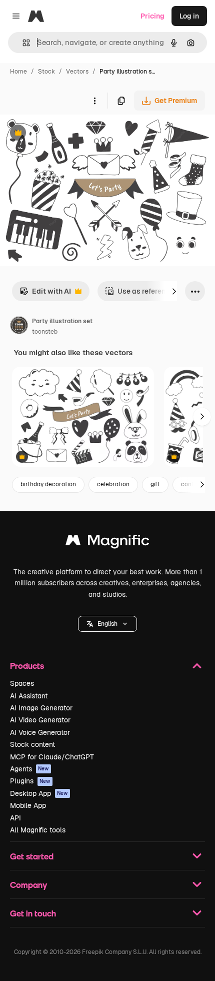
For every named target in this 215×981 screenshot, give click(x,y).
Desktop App (39, 793)
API (15, 817)
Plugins (30, 780)
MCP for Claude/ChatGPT (52, 756)
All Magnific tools (38, 829)
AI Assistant (29, 695)
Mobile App (28, 805)
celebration (113, 484)
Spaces (22, 683)
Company (28, 884)
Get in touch (33, 913)
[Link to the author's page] (19, 326)
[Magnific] (108, 542)
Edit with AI (45, 294)
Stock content (32, 744)
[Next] (174, 291)
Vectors (77, 72)
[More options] (94, 101)
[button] (107, 624)
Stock (46, 72)
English (108, 624)
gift (155, 484)
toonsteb (45, 332)
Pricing (152, 16)
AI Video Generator (40, 719)
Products (27, 665)
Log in (189, 16)
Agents (29, 768)
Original (64, 134)
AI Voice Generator (40, 732)
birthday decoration (48, 484)
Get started (32, 856)
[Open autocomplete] (22, 43)
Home (18, 72)
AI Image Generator (41, 707)
